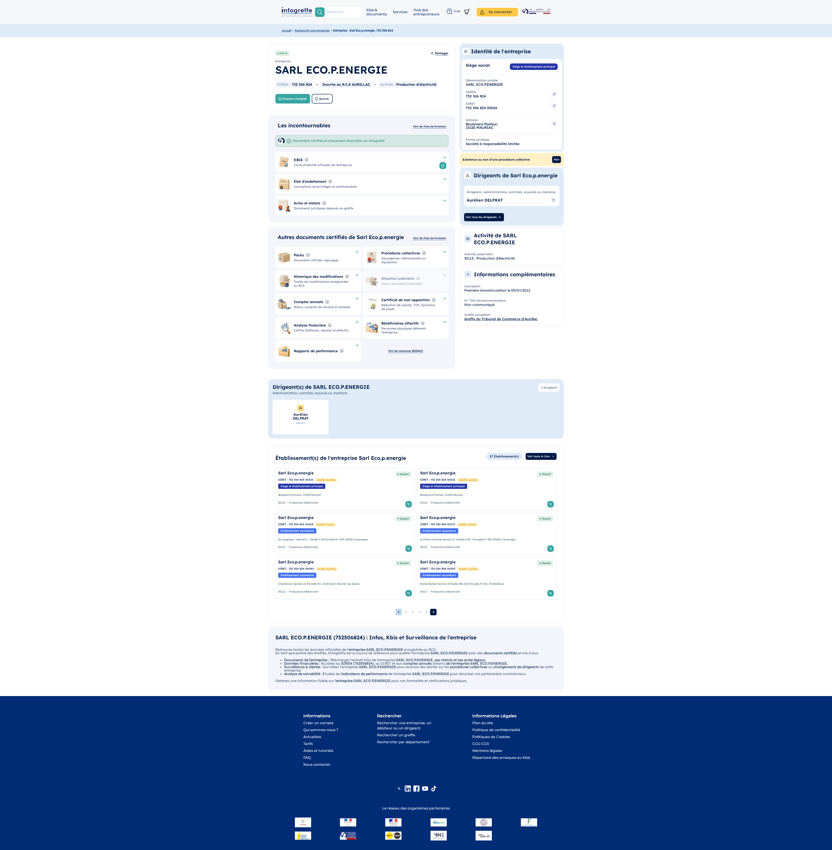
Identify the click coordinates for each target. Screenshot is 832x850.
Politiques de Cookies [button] (491, 737)
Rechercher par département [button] (403, 742)
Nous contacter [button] (317, 765)
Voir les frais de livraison (429, 126)
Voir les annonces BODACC (405, 350)
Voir (556, 159)
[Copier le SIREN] (554, 94)
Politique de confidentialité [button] (496, 730)
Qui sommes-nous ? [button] (320, 730)
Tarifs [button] (308, 744)
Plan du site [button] (482, 723)
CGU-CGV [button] (480, 744)
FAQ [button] (307, 758)
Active (283, 53)
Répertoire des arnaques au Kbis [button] (501, 758)
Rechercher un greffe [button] (396, 735)
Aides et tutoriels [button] (318, 751)
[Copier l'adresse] (554, 123)
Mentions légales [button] (487, 751)
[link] (345, 489)
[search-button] (320, 12)
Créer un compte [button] (318, 723)
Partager (441, 53)
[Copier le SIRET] (554, 105)
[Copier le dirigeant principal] (553, 200)
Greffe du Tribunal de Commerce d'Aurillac (501, 319)
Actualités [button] (312, 737)
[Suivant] (433, 612)
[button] (376, 12)
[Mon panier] (467, 12)
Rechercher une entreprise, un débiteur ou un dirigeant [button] (404, 725)
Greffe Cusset (325, 524)
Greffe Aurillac (326, 480)
